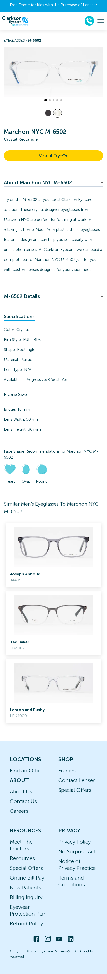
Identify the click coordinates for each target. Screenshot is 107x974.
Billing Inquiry (26, 897)
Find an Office (26, 770)
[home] (15, 21)
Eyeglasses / (16, 40)
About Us (21, 791)
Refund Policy (26, 923)
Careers (19, 811)
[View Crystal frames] (57, 113)
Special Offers (74, 790)
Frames (67, 770)
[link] (53, 555)
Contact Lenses (76, 780)
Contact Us (23, 801)
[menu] (100, 21)
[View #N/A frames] (48, 113)
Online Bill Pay (27, 878)
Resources (22, 858)
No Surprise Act (77, 851)
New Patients (25, 887)
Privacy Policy (74, 842)
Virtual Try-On (53, 155)
